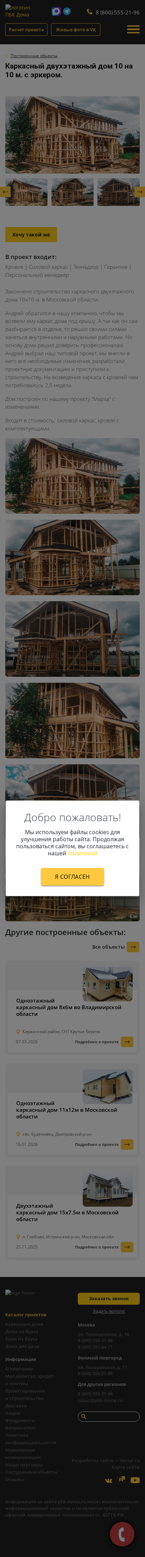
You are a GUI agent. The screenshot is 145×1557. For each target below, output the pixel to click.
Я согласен (72, 877)
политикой (82, 853)
